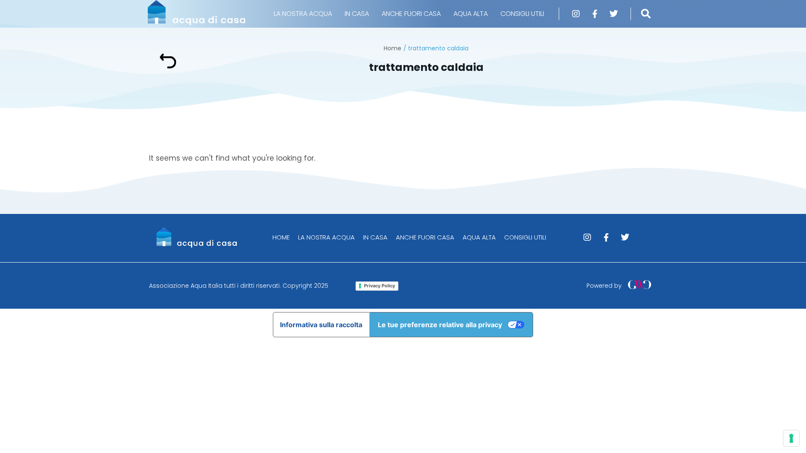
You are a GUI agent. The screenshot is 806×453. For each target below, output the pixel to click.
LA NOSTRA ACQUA (303, 13)
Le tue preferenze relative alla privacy (440, 324)
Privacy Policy (379, 286)
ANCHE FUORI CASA (411, 13)
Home (392, 48)
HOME (281, 237)
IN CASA (357, 13)
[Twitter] (613, 13)
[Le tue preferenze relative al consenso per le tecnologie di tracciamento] (791, 438)
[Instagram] (576, 13)
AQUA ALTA (470, 13)
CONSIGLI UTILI (522, 13)
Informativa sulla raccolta (321, 324)
